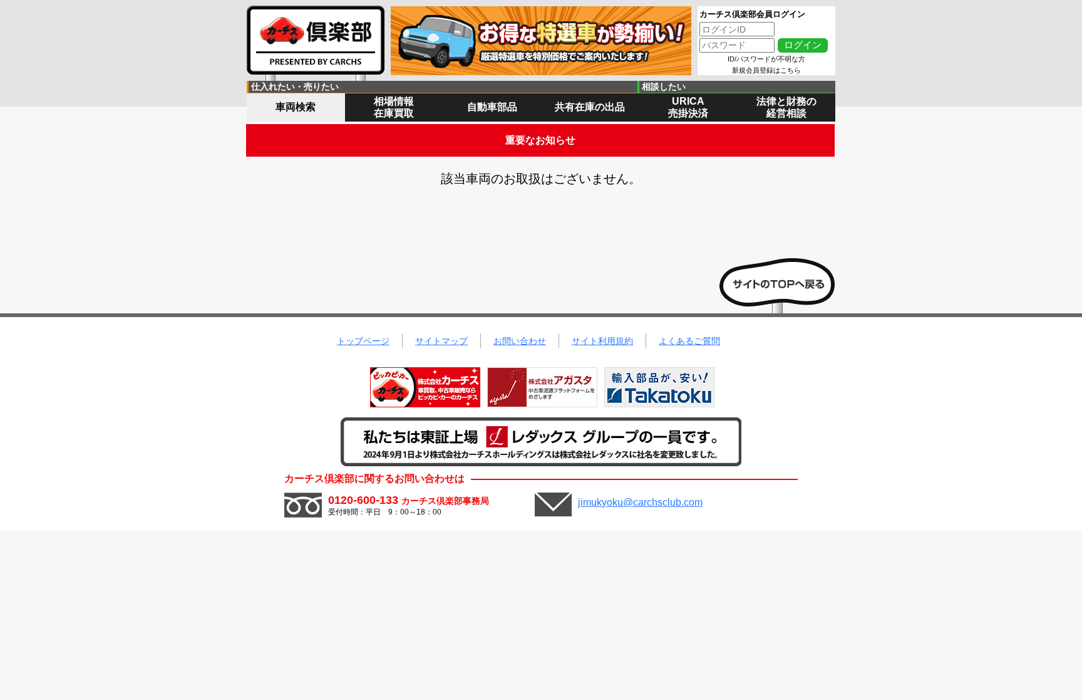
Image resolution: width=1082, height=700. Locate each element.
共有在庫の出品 (590, 107)
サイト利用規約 (602, 341)
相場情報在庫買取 (394, 107)
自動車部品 (492, 107)
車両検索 (296, 107)
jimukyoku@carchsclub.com (640, 502)
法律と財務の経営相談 (786, 107)
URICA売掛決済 (688, 107)
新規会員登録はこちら (766, 70)
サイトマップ (441, 341)
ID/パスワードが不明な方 (766, 59)
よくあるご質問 (689, 341)
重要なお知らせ (540, 140)
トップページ (363, 341)
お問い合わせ (519, 341)
